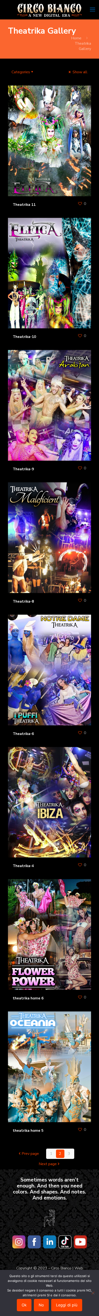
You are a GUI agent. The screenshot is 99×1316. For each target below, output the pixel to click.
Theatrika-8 (23, 601)
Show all (79, 72)
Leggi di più (66, 1305)
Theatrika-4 (23, 865)
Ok (24, 1305)
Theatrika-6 (23, 733)
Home (76, 38)
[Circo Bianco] (49, 9)
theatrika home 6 (28, 998)
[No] (93, 1293)
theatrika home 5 (28, 1130)
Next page (48, 1164)
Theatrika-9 (23, 469)
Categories (21, 72)
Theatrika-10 (24, 336)
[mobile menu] (92, 10)
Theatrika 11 (24, 204)
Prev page (30, 1153)
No (41, 1305)
